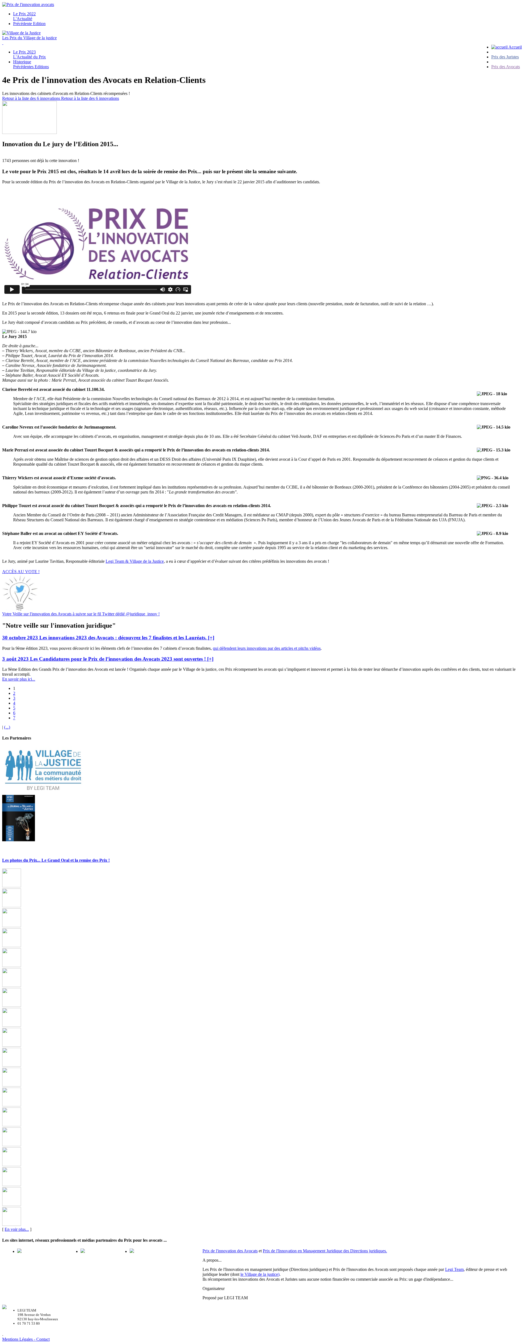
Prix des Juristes (505, 57)
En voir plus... (17, 1229)
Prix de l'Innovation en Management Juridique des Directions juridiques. (325, 1251)
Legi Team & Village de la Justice (135, 561)
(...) (7, 727)
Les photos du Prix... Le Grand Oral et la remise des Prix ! (56, 860)
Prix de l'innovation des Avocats (230, 1251)
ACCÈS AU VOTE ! (21, 571)
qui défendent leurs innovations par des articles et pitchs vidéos (267, 648)
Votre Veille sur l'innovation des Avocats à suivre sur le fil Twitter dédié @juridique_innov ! (81, 614)
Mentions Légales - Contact (26, 1339)
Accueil (515, 47)
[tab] (262, 638)
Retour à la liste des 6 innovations (31, 98)
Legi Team (454, 1269)
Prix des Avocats (505, 66)
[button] (108, 637)
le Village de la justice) (259, 1274)
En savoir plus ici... (18, 679)
